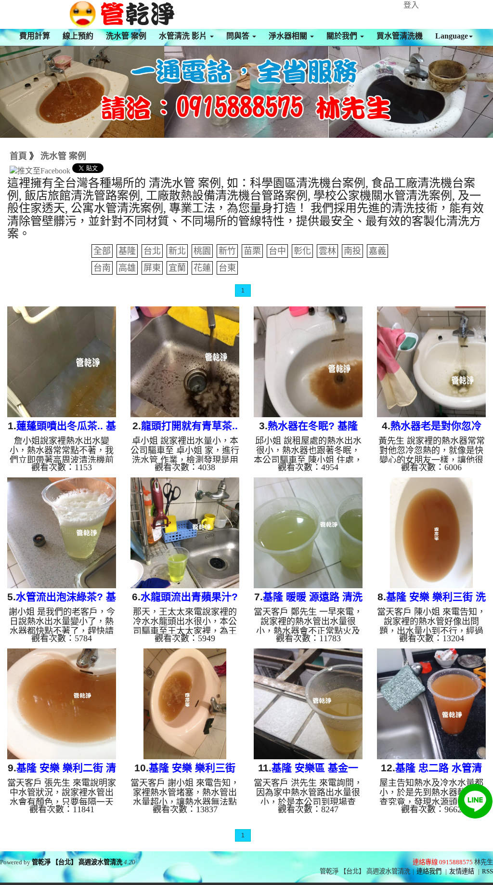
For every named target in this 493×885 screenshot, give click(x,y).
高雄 (127, 268)
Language (451, 36)
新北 (177, 251)
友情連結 (461, 871)
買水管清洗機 (399, 36)
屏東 (152, 268)
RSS (487, 871)
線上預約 (78, 36)
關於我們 (342, 36)
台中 (277, 251)
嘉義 (377, 251)
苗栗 (252, 251)
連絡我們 (428, 871)
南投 (352, 251)
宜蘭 (177, 268)
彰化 (302, 251)
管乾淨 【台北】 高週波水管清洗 (77, 862)
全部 (102, 251)
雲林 (327, 251)
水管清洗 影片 (184, 36)
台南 (102, 268)
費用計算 (34, 36)
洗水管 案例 (126, 36)
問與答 (238, 36)
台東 (227, 268)
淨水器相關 (289, 36)
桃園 (202, 251)
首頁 (18, 156)
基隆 (127, 251)
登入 (411, 5)
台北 (152, 251)
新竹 (227, 251)
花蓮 (202, 268)
